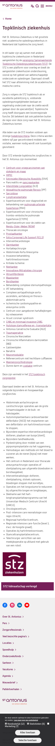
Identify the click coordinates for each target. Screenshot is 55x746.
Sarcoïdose (12, 193)
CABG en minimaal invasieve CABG (24, 322)
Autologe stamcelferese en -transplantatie (28, 325)
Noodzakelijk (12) (16, 723)
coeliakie (27, 366)
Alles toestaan (27, 732)
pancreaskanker (31, 182)
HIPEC (9, 175)
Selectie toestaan (27, 740)
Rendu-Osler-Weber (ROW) (20, 226)
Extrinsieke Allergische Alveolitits (23, 179)
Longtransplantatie (16, 197)
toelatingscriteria (20, 136)
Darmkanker (12, 245)
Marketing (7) (11, 726)
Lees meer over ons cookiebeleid (26, 720)
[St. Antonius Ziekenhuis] (12, 6)
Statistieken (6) (37, 723)
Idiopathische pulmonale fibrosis (23, 190)
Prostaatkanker (14, 234)
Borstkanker (12, 281)
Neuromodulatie (15, 355)
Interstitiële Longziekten (19, 186)
